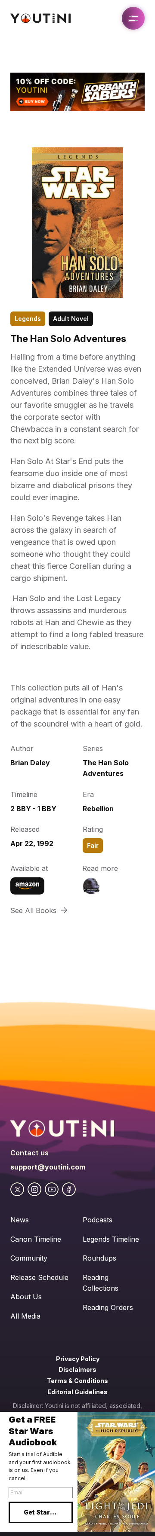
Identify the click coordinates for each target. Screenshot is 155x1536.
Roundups (99, 1258)
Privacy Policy (77, 1358)
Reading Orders (108, 1307)
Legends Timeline (111, 1239)
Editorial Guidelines (77, 1392)
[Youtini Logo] (40, 18)
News (19, 1219)
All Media (25, 1316)
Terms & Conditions (77, 1380)
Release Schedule (39, 1277)
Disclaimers (77, 1369)
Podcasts (97, 1219)
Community (28, 1258)
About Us (26, 1296)
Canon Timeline (35, 1239)
